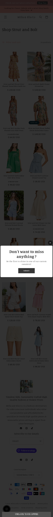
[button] (26, 514)
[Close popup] (50, 243)
